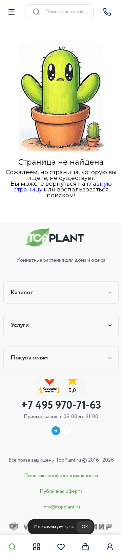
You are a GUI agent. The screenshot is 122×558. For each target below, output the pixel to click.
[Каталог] (36, 546)
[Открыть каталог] (11, 11)
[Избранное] (61, 546)
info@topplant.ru (61, 507)
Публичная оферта (61, 491)
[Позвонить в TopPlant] (107, 11)
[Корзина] (85, 546)
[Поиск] (12, 546)
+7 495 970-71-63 (61, 405)
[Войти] (109, 546)
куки (68, 526)
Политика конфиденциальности (61, 476)
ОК (85, 527)
